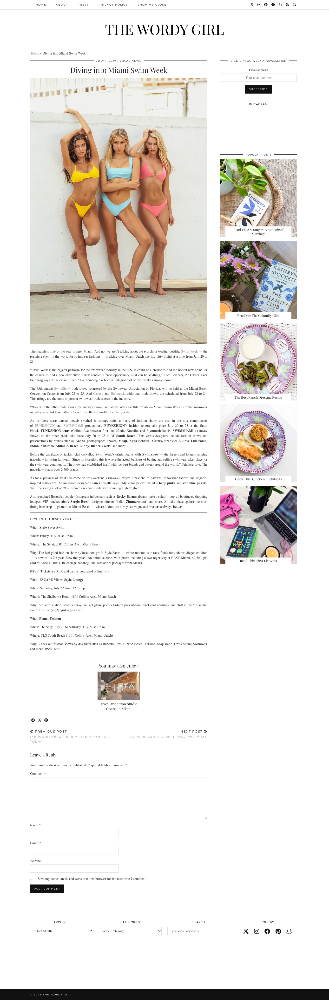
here (106, 571)
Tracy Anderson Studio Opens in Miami (118, 706)
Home (41, 4)
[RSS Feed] (287, 4)
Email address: (258, 70)
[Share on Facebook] (33, 720)
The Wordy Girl (164, 29)
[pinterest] (278, 931)
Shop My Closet (153, 4)
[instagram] (256, 931)
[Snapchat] (281, 4)
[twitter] (246, 931)
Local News (130, 60)
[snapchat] (289, 931)
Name (35, 825)
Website (35, 860)
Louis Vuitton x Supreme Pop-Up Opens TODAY (69, 736)
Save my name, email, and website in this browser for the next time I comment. (92, 878)
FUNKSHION (44, 425)
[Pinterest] (266, 4)
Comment (38, 773)
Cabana (98, 393)
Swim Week (189, 351)
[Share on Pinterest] (46, 720)
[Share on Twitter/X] (40, 720)
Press (83, 4)
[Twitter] (252, 4)
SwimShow (62, 388)
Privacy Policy (113, 4)
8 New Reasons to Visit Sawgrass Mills (168, 734)
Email (35, 843)
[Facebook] (273, 4)
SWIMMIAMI (73, 425)
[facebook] (267, 931)
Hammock (118, 393)
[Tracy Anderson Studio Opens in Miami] (119, 686)
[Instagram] (259, 4)
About (62, 4)
